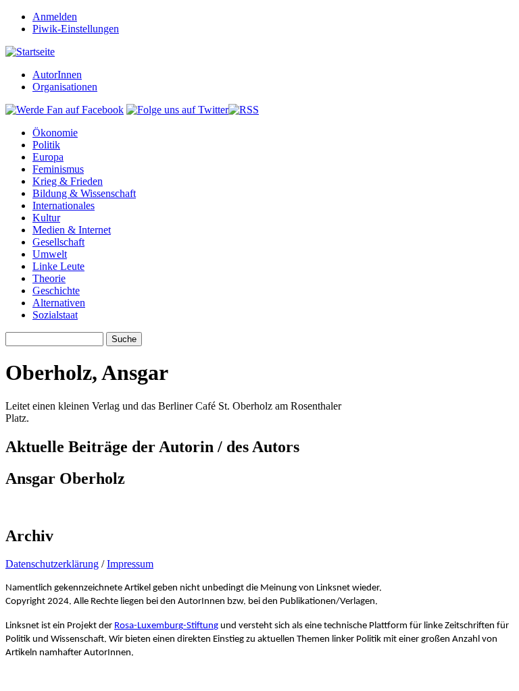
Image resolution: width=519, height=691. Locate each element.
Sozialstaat (55, 315)
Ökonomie (55, 132)
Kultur (46, 217)
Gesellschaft (58, 242)
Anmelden (54, 16)
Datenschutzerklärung (52, 564)
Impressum (130, 564)
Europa (48, 157)
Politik (46, 144)
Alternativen (58, 302)
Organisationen (64, 86)
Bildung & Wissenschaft (84, 193)
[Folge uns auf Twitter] (177, 109)
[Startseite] (30, 51)
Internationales (63, 205)
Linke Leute (58, 266)
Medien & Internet (71, 230)
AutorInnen (57, 74)
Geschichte (56, 290)
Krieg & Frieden (67, 181)
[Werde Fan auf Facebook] (64, 109)
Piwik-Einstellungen (75, 28)
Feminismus (58, 169)
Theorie (49, 278)
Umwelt (49, 254)
